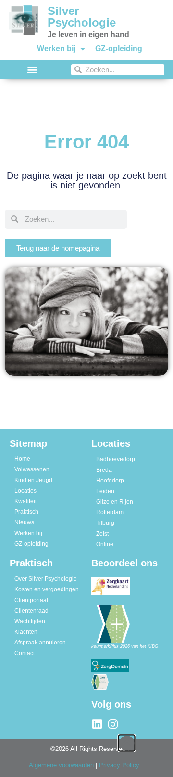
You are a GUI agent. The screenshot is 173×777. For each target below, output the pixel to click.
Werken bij (56, 48)
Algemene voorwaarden (61, 765)
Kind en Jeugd (33, 480)
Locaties (25, 490)
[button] (32, 70)
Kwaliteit (25, 501)
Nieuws (24, 522)
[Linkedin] (96, 724)
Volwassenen (31, 469)
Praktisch (26, 512)
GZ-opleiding (118, 48)
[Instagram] (112, 724)
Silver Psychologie (82, 16)
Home (22, 458)
